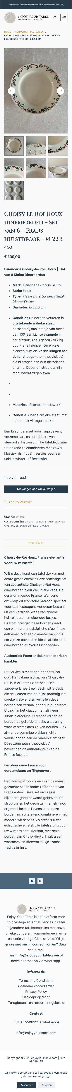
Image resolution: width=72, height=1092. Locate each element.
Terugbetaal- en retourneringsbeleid (36, 1003)
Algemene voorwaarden (36, 986)
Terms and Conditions (36, 980)
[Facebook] (32, 881)
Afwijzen (47, 1084)
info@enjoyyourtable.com (37, 955)
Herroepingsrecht (36, 997)
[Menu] (64, 17)
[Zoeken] (55, 17)
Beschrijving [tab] (36, 543)
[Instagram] (40, 881)
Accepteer (26, 1084)
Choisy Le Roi (34, 521)
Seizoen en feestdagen (32, 525)
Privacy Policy (36, 991)
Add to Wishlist (20, 502)
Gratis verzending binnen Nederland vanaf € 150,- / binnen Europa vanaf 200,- (36, 5)
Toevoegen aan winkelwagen (36, 489)
